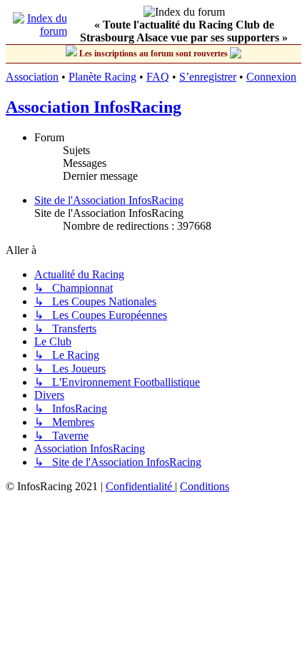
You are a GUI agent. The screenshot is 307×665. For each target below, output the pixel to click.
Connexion (271, 77)
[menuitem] (140, 486)
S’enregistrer (207, 77)
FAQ (157, 77)
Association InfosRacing (93, 107)
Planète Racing (102, 77)
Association (32, 77)
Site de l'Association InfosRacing (108, 200)
